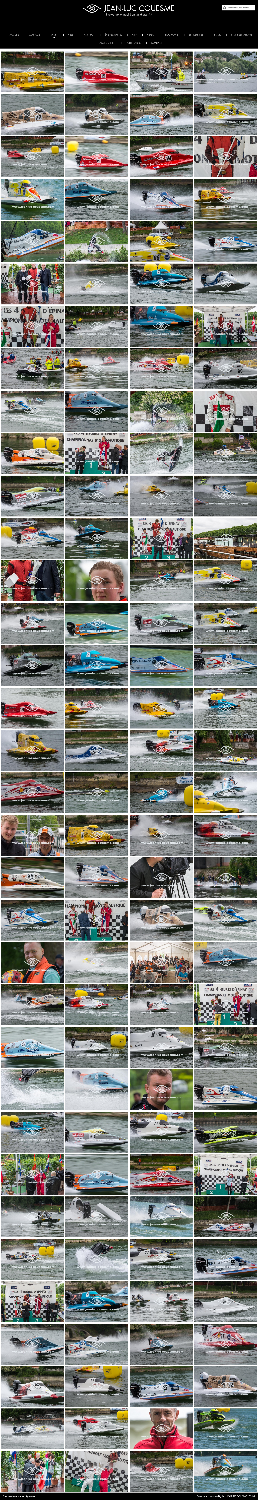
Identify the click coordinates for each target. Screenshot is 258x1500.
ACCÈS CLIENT (107, 42)
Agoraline (30, 1496)
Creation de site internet (13, 1496)
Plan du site (202, 1496)
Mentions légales (217, 1496)
